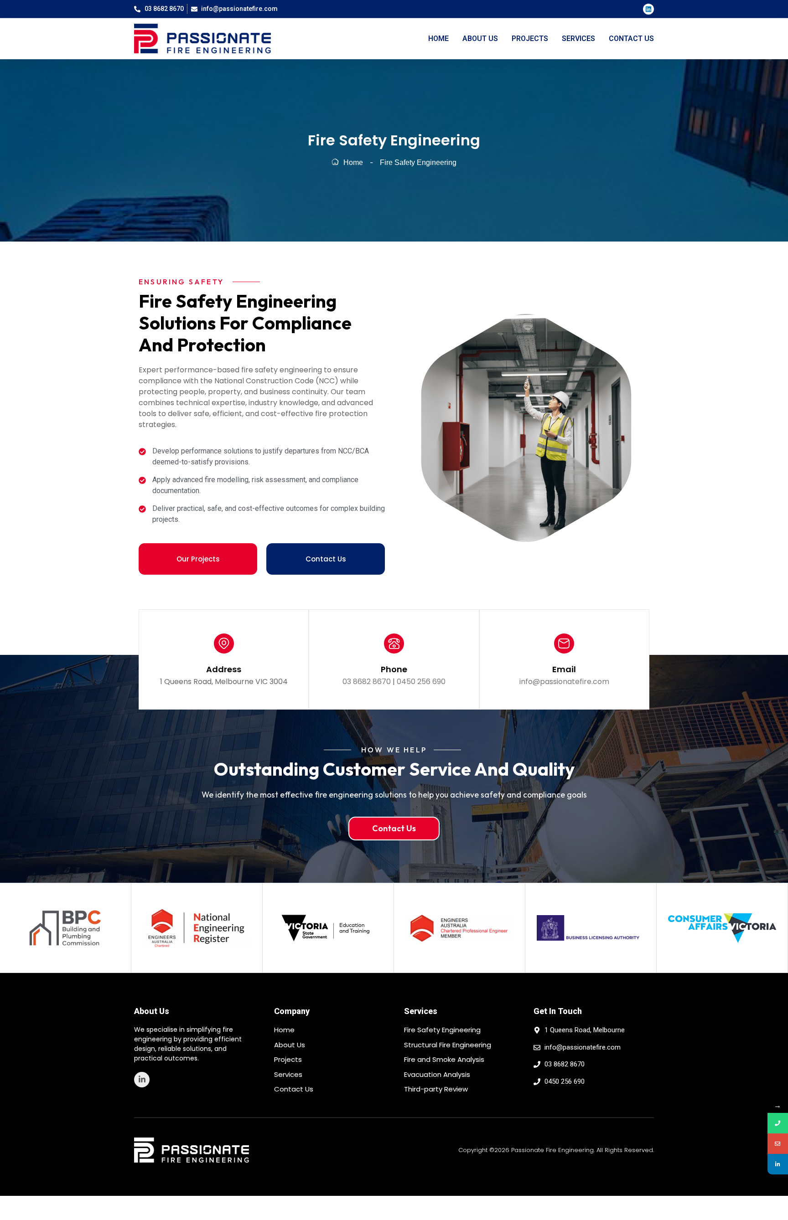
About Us (480, 38)
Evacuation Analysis (437, 1074)
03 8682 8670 (366, 681)
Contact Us (631, 38)
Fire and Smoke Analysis (444, 1059)
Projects (530, 38)
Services (578, 38)
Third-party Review (436, 1089)
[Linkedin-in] (142, 1079)
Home (438, 38)
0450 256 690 (421, 681)
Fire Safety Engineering (442, 1030)
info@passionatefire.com (564, 681)
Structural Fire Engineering (447, 1045)
